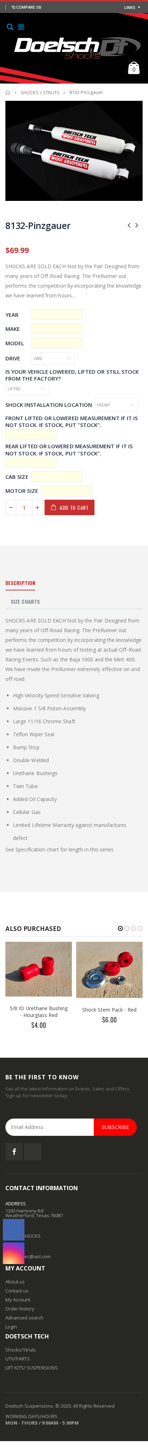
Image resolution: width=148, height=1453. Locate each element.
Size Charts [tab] (25, 601)
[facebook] (13, 1230)
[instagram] (13, 1253)
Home (8, 92)
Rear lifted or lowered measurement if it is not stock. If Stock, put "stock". (69, 450)
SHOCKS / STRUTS (40, 92)
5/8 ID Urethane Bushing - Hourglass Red (39, 1011)
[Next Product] (137, 225)
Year (11, 314)
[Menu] (21, 27)
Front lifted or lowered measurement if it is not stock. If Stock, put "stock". (71, 422)
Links (129, 7)
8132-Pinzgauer (38, 225)
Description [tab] (20, 582)
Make (12, 328)
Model (14, 343)
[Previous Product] (129, 225)
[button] (120, 928)
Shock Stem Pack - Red (109, 1009)
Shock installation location (48, 404)
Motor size (21, 490)
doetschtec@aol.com (28, 1256)
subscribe (115, 1127)
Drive (12, 358)
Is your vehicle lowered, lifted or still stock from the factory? (72, 375)
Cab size (16, 476)
